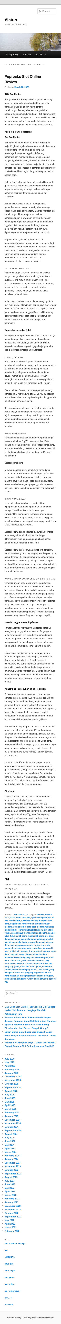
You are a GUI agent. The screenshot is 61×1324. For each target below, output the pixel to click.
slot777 (8, 1297)
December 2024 (13, 1119)
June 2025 (10, 1098)
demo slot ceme (12, 938)
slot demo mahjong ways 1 (25, 969)
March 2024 (10, 1152)
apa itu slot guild (39, 917)
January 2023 (11, 1202)
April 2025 (10, 1105)
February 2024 (12, 1155)
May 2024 (9, 1144)
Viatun (11, 19)
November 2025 (13, 1080)
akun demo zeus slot (20, 917)
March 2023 (10, 1195)
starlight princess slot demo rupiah (36, 975)
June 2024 (10, 1141)
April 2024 (10, 1148)
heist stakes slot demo (37, 954)
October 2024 (11, 1126)
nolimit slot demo (35, 960)
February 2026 (12, 1069)
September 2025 (13, 1087)
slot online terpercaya (15, 1243)
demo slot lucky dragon (23, 942)
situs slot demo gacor (30, 966)
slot (6, 1250)
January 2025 (11, 1116)
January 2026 (11, 1073)
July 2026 (9, 1058)
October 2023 (11, 1169)
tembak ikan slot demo (15, 978)
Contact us (41, 54)
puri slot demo (31, 963)
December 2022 (13, 1205)
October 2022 (11, 1213)
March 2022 (10, 1227)
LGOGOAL (10, 1256)
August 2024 (11, 1134)
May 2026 (9, 1062)
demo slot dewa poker (31, 938)
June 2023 (10, 1184)
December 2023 (13, 1162)
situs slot (9, 1263)
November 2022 (13, 1209)
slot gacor (9, 1277)
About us (27, 54)
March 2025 (10, 1108)
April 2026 (10, 1065)
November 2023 (13, 1166)
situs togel (10, 1270)
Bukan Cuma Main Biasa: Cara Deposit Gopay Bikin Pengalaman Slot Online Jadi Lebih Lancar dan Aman (30, 1035)
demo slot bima (46, 935)
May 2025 (9, 1101)
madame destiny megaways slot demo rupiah (26, 957)
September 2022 (13, 1216)
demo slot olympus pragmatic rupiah (22, 945)
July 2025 (9, 1094)
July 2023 (9, 1180)
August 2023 (11, 1177)
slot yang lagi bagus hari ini (34, 972)
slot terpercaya (12, 1290)
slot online (9, 1284)
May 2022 (9, 1220)
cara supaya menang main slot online (29, 932)
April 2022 (10, 1223)
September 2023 (13, 1173)
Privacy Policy (11, 54)
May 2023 (9, 1187)
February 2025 (12, 1112)
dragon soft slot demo (39, 951)
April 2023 (10, 1191)
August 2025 (11, 1091)
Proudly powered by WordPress (39, 1317)
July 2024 (9, 1137)
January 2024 (11, 1159)
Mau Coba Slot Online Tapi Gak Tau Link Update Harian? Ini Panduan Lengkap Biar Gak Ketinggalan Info (30, 1010)
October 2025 (11, 1083)
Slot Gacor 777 (21, 914)
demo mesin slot (30, 935)
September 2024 (13, 1130)
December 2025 (13, 1076)
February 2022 (12, 1231)
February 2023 (12, 1198)
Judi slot (9, 1304)
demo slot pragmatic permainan (27, 948)
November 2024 (13, 1123)
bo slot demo (19, 926)
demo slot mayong (44, 942)
